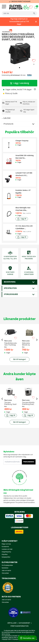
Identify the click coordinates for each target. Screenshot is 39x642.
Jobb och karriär (6, 570)
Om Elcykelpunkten (7, 565)
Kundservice (5, 546)
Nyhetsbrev (5, 568)
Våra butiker (5, 573)
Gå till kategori (19, 359)
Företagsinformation (19, 626)
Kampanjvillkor (6, 557)
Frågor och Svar (6, 544)
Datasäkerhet (24, 623)
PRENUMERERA (28, 462)
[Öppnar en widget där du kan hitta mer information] (27, 638)
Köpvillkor (5, 554)
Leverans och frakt (7, 549)
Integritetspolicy (6, 552)
